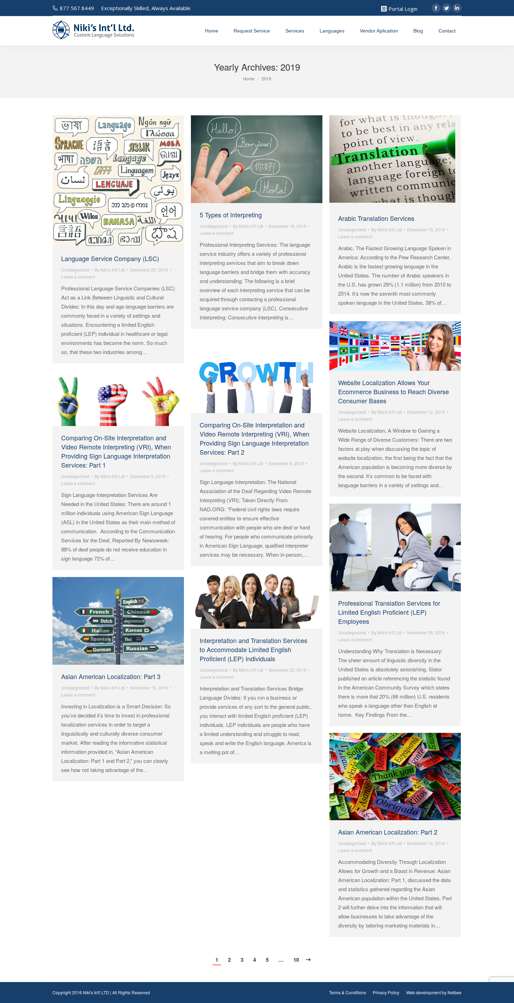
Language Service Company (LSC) (110, 258)
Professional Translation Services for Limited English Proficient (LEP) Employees (389, 612)
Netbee (455, 992)
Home (249, 78)
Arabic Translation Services (376, 218)
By (109, 270)
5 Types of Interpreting (231, 214)
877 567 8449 (77, 8)
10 (296, 960)
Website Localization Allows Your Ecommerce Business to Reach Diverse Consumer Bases (393, 391)
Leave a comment (78, 277)
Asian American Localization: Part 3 (110, 676)
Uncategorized (75, 270)
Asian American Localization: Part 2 (387, 831)
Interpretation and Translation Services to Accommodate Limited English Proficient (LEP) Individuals (253, 649)
